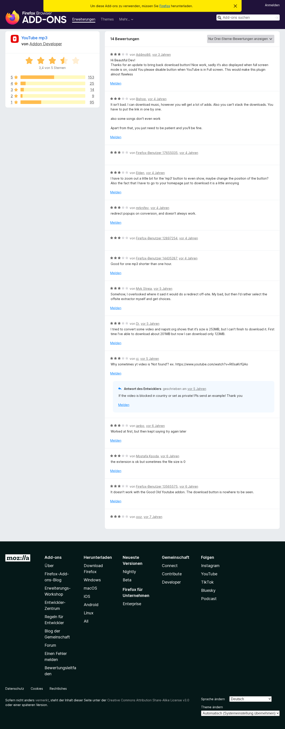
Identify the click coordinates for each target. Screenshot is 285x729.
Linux (89, 613)
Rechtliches (58, 688)
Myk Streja (144, 288)
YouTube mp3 (34, 37)
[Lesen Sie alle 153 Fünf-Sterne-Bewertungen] (52, 77)
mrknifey (142, 208)
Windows (92, 580)
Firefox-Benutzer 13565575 (157, 486)
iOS (87, 596)
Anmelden (272, 5)
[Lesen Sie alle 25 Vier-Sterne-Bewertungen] (52, 83)
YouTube (209, 574)
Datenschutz (14, 688)
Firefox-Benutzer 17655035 (157, 153)
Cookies (37, 688)
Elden (140, 173)
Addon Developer (45, 43)
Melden (115, 83)
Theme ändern (212, 707)
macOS (90, 588)
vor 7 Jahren (153, 517)
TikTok (207, 582)
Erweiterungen (83, 19)
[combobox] (248, 17)
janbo (140, 426)
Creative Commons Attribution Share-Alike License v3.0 (148, 700)
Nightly (129, 571)
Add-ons (53, 557)
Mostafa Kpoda (147, 456)
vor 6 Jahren (155, 426)
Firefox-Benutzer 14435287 (156, 258)
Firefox (164, 6)
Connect (170, 565)
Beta (127, 580)
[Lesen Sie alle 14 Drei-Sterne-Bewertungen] (52, 89)
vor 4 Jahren (157, 99)
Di (137, 323)
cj (137, 358)
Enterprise (132, 603)
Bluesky (208, 590)
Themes (107, 19)
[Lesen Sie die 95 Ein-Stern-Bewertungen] (52, 102)
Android (91, 604)
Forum (50, 645)
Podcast (209, 598)
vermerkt (42, 700)
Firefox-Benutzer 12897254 (156, 238)
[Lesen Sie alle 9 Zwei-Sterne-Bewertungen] (52, 96)
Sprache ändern (213, 699)
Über (49, 565)
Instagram (210, 565)
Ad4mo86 (143, 54)
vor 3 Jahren (161, 54)
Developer (171, 582)
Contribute (172, 574)
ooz (139, 517)
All (86, 621)
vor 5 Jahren (163, 288)
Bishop (141, 99)
